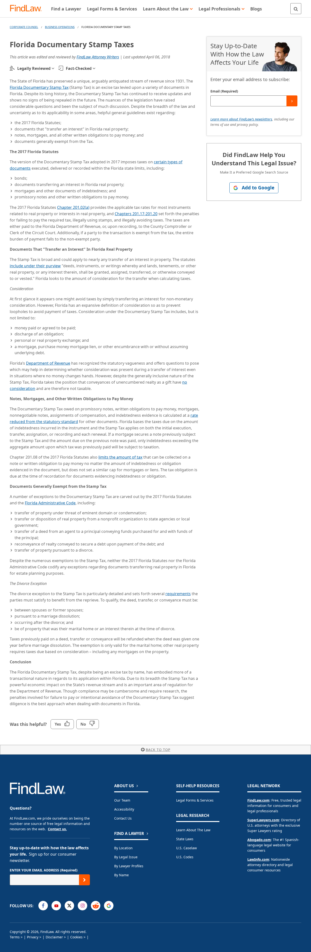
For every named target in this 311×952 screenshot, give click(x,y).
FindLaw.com (258, 800)
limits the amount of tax (120, 457)
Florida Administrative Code (50, 503)
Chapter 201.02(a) (73, 207)
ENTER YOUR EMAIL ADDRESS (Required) (44, 870)
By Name (121, 875)
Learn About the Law (193, 830)
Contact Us (123, 818)
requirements (178, 593)
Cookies (76, 937)
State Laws (184, 839)
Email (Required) (224, 91)
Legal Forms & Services (195, 800)
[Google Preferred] (108, 905)
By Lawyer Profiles (128, 866)
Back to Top (158, 749)
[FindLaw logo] (28, 8)
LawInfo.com (258, 859)
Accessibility (124, 809)
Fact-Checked (79, 68)
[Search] (295, 8)
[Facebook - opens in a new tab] (43, 905)
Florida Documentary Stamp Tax (39, 87)
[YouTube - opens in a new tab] (56, 905)
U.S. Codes (184, 857)
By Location (123, 848)
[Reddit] (95, 905)
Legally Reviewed (34, 68)
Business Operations (60, 27)
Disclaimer (54, 937)
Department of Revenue (48, 363)
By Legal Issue (126, 857)
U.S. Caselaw (186, 848)
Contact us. (57, 829)
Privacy (32, 937)
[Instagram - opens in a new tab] (82, 905)
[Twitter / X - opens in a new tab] (69, 905)
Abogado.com (259, 839)
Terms (15, 937)
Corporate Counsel (24, 27)
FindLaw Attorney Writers (98, 57)
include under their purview (35, 265)
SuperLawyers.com (263, 820)
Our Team (122, 800)
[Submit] (291, 100)
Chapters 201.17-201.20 (136, 213)
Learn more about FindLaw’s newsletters (241, 119)
